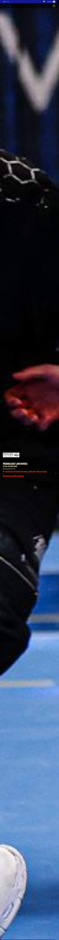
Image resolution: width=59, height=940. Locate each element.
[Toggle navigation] (54, 5)
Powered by (50, 1)
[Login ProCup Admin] (9, 1)
